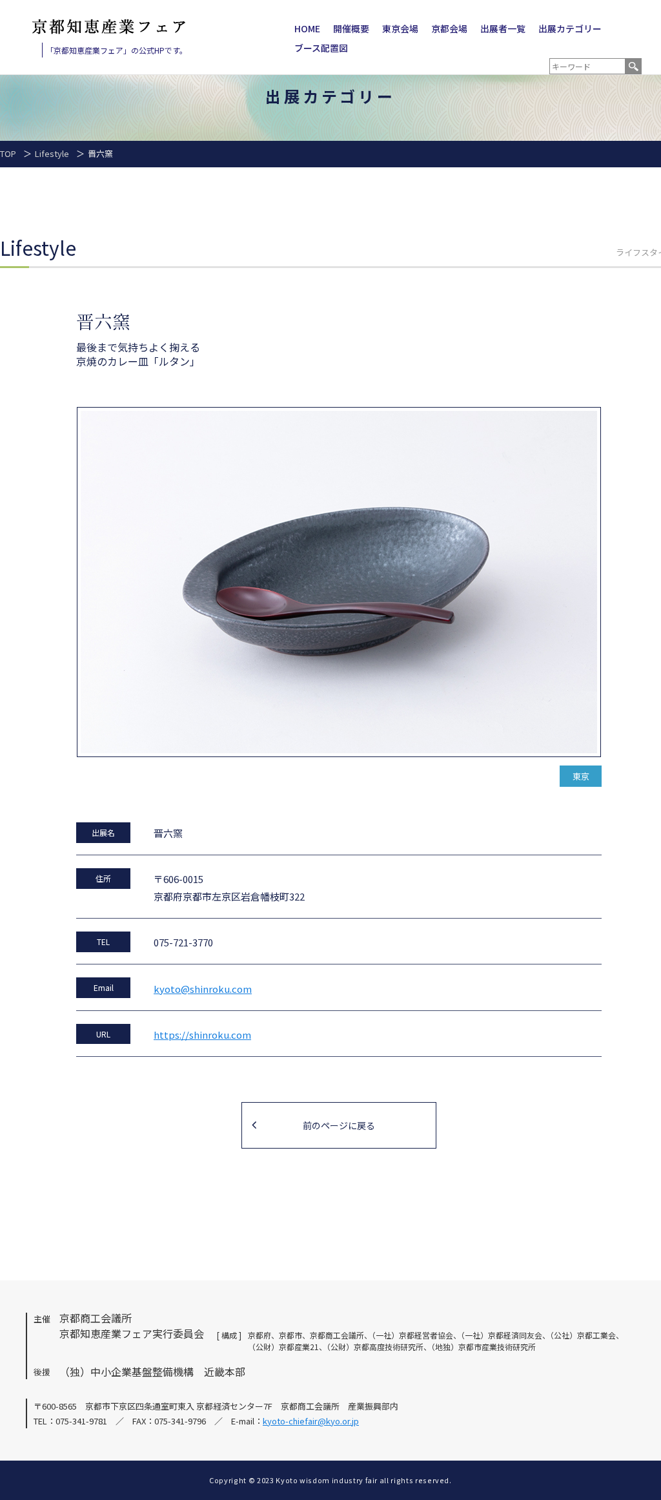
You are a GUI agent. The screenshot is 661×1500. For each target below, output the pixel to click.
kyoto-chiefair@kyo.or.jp (311, 1421)
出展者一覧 (502, 28)
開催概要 (351, 28)
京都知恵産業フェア (108, 26)
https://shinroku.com (202, 1034)
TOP (8, 153)
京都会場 (449, 28)
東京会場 (400, 28)
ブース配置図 (321, 47)
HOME (307, 28)
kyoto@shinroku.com (203, 988)
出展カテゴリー (570, 28)
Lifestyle (52, 153)
